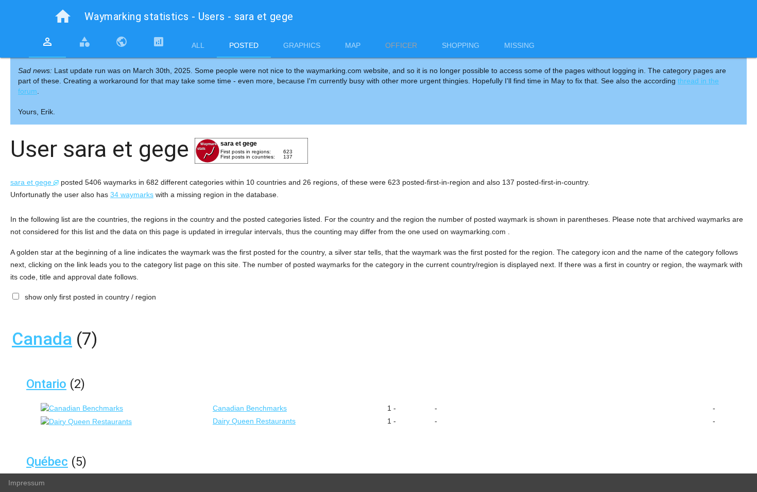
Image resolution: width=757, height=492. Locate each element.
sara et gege (32, 182)
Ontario (46, 384)
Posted (244, 45)
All (198, 45)
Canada (42, 338)
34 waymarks (131, 194)
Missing (519, 45)
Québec (47, 461)
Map (352, 45)
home (63, 16)
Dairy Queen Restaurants (254, 421)
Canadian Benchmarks (250, 408)
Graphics (301, 45)
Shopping (460, 45)
